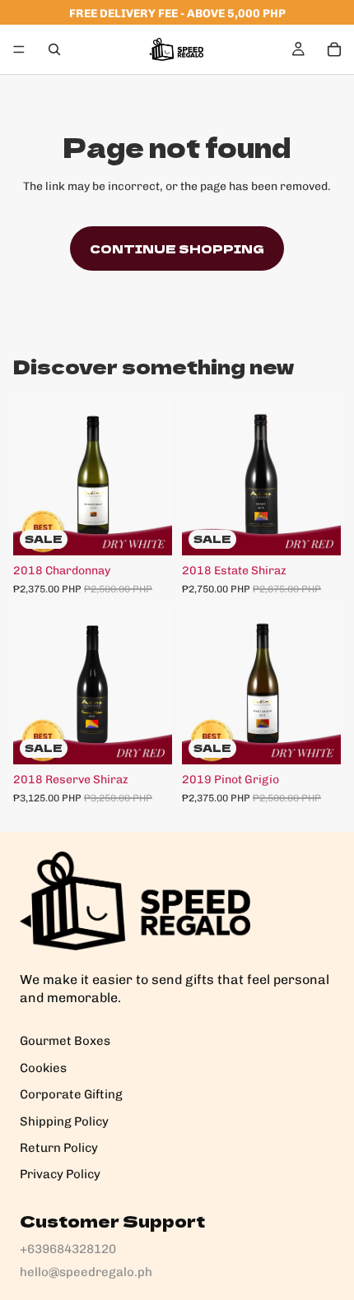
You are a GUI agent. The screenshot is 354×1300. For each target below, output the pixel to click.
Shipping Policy (64, 1121)
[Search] (54, 49)
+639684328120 (68, 1249)
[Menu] (19, 49)
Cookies (43, 1068)
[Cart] (334, 49)
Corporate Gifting (71, 1094)
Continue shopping (177, 248)
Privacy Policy (60, 1174)
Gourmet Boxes (65, 1040)
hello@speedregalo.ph (86, 1272)
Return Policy (59, 1147)
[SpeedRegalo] (135, 901)
